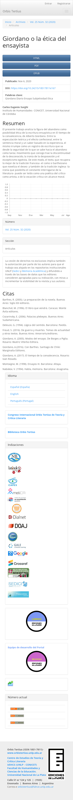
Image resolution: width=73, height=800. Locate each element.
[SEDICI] (18, 583)
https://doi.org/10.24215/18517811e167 (33, 88)
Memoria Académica (33, 271)
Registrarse (63, 3)
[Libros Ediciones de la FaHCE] (36, 621)
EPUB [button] (37, 73)
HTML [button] (36, 58)
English (14, 394)
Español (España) (20, 387)
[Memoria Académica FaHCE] (18, 594)
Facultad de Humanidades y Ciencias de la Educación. (23, 769)
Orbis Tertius (12, 11)
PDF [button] (36, 65)
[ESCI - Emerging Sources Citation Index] (17, 508)
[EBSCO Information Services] (12, 536)
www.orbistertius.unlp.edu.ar (24, 752)
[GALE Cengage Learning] (17, 545)
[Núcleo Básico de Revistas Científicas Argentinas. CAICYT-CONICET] (14, 457)
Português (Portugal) (21, 400)
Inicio (8, 22)
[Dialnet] (17, 517)
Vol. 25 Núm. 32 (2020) (42, 22)
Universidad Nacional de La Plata (26, 774)
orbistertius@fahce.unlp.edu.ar (36, 786)
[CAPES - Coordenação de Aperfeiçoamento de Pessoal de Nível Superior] (12, 481)
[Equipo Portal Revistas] (36, 661)
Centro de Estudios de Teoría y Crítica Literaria (25, 759)
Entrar (48, 3)
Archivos (20, 22)
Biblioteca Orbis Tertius (21, 432)
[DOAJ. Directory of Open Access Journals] (18, 525)
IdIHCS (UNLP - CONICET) (22, 764)
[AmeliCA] (17, 491)
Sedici (16, 271)
